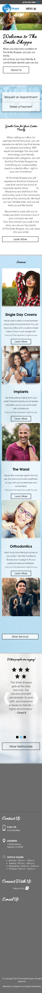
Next (37, 20)
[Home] (11, 9)
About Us (12, 70)
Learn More (20, 239)
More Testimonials (21, 746)
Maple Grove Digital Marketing (27, 986)
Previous (4, 20)
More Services (20, 636)
